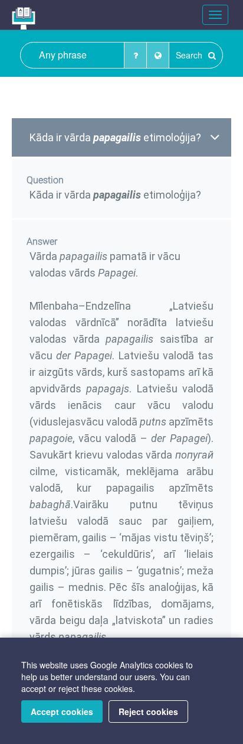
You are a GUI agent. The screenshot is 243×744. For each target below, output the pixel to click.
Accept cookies (62, 711)
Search (190, 55)
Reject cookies (148, 711)
